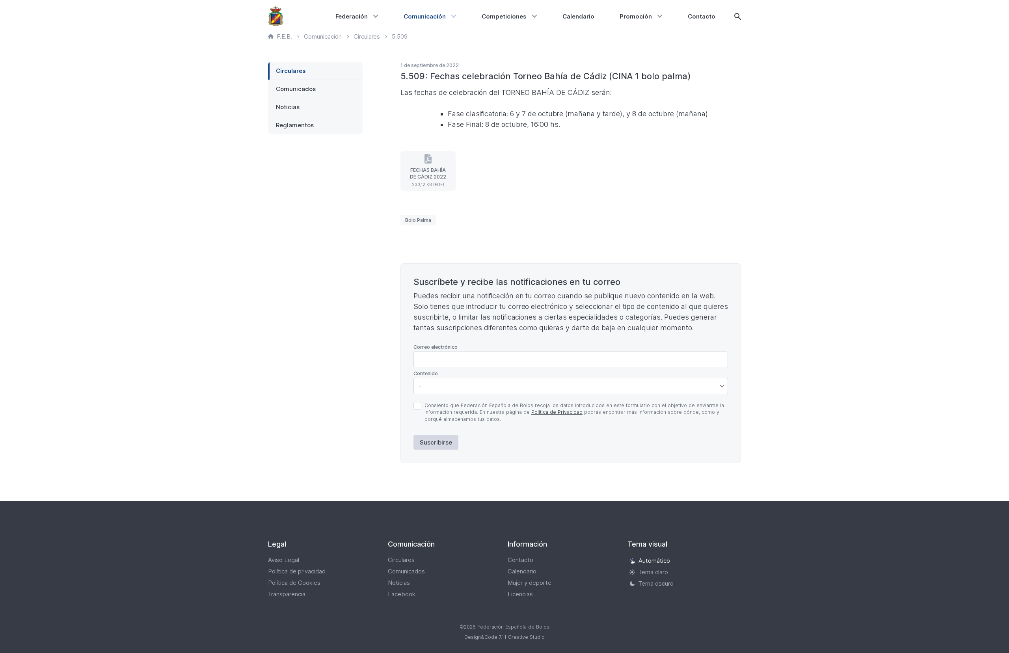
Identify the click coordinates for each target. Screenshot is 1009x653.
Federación (351, 16)
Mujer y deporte (529, 582)
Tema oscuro (656, 583)
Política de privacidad (297, 571)
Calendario (578, 16)
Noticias (288, 107)
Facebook (401, 594)
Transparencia (286, 594)
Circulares (291, 70)
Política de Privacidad (557, 412)
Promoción (636, 16)
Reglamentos (295, 125)
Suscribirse (436, 442)
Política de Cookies (294, 582)
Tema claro (653, 572)
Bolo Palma (418, 220)
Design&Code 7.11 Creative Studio (504, 637)
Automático (654, 560)
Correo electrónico (435, 347)
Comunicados (296, 89)
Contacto (701, 16)
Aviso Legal (283, 560)
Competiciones (504, 16)
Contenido (425, 373)
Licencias (520, 594)
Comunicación (425, 16)
